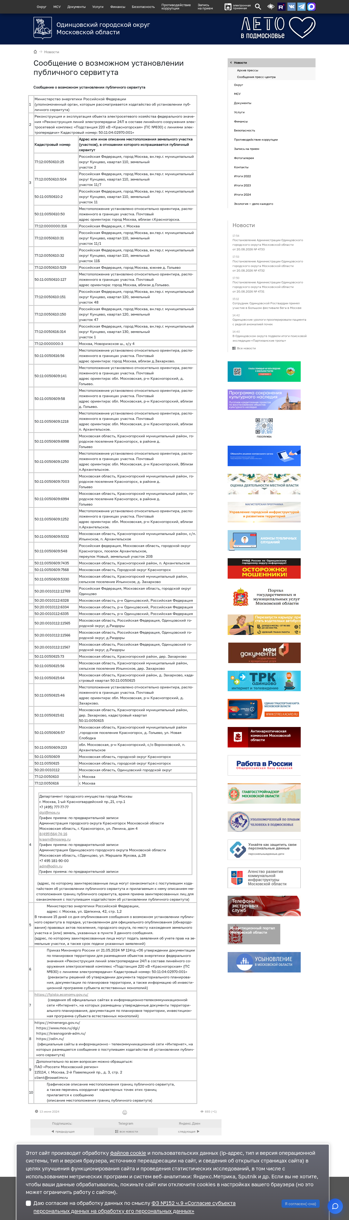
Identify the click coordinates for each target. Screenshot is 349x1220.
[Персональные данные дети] (264, 850)
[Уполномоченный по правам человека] (264, 822)
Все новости (246, 348)
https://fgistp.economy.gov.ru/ (61, 994)
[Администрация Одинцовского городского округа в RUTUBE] (281, 7)
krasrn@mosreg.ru (55, 839)
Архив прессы (247, 70)
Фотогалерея (244, 158)
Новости (51, 52)
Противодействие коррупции (256, 140)
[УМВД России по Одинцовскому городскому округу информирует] (264, 568)
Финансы (117, 7)
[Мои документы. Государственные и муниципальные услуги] (264, 653)
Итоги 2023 (242, 185)
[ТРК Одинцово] (264, 681)
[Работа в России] (264, 765)
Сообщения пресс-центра (256, 77)
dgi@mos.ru (49, 812)
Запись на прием (205, 6)
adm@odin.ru (50, 866)
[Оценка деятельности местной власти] (264, 484)
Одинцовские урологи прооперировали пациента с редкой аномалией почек (269, 322)
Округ (41, 7)
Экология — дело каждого (253, 204)
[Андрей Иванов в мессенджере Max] (311, 7)
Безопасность (143, 7)
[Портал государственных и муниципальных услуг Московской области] (264, 597)
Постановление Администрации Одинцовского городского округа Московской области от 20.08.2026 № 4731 (267, 286)
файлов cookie (128, 1153)
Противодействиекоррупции (176, 6)
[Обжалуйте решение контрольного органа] (264, 456)
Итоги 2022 (242, 176)
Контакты (241, 167)
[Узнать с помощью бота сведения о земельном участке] (264, 372)
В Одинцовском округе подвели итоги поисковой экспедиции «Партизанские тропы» (269, 338)
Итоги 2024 (242, 194)
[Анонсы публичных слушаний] (264, 540)
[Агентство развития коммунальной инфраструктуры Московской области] (264, 878)
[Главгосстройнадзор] (264, 794)
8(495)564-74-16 (53, 834)
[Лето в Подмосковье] (259, 28)
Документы (76, 7)
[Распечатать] (126, 1112)
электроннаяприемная (242, 7)
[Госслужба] (264, 428)
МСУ (57, 7)
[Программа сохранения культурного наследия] (264, 400)
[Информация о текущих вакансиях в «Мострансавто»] (264, 625)
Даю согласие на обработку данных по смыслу (134, 1207)
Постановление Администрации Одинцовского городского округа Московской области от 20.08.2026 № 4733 (267, 244)
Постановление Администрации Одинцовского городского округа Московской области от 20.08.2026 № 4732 (267, 265)
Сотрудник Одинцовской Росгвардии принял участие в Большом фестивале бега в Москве (266, 305)
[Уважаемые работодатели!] (190, 1131)
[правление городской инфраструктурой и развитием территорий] (264, 512)
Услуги (97, 7)
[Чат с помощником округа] (335, 1206)
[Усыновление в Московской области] (264, 962)
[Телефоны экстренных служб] (264, 906)
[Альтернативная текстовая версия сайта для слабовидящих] (270, 7)
